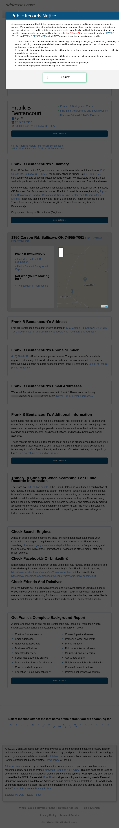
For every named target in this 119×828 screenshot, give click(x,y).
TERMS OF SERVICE (35, 36)
